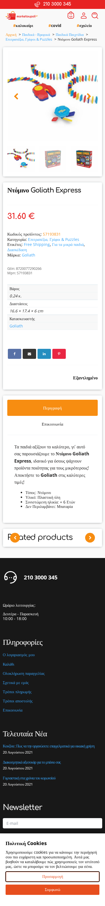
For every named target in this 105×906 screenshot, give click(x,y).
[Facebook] (14, 354)
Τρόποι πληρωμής (17, 692)
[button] (16, 96)
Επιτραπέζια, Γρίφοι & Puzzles (53, 239)
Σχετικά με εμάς (16, 682)
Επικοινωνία (12, 710)
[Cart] (71, 15)
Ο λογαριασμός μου (19, 655)
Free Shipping (37, 244)
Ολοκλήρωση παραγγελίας (24, 673)
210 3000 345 (40, 577)
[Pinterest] (59, 354)
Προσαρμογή (52, 876)
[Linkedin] (44, 354)
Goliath (28, 255)
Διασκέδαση (17, 249)
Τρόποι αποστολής (18, 701)
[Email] (29, 354)
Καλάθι (8, 664)
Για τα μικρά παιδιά (68, 244)
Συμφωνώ (52, 889)
